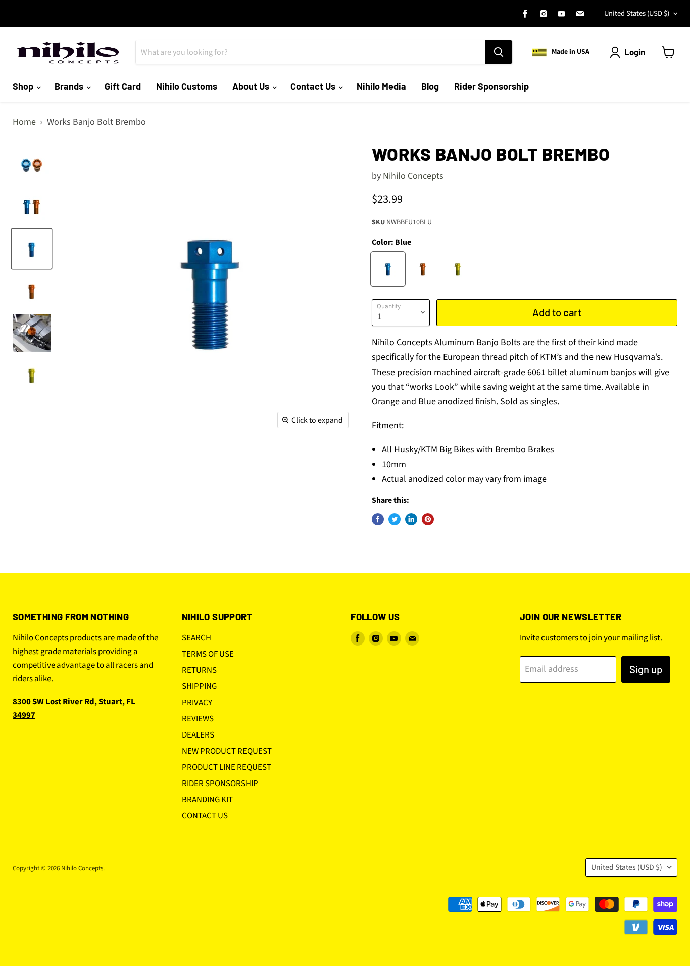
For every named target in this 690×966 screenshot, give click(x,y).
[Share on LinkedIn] (411, 519)
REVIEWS (198, 719)
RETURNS (199, 670)
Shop (24, 86)
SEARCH (196, 638)
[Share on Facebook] (378, 519)
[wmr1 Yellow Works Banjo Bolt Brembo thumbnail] (32, 375)
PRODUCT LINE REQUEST (226, 767)
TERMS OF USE (208, 654)
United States (636, 13)
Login (634, 52)
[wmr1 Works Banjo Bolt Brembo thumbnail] (32, 165)
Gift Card (123, 86)
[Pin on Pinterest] (428, 519)
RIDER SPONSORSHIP (220, 783)
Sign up (645, 669)
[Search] (498, 52)
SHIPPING (199, 686)
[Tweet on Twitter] (394, 519)
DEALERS (198, 735)
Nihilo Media (381, 86)
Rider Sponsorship (491, 86)
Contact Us (313, 86)
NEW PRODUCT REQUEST (227, 751)
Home (24, 122)
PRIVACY (197, 703)
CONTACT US (205, 816)
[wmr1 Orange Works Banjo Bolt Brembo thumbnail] (32, 291)
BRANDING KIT (207, 800)
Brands (70, 86)
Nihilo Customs (186, 86)
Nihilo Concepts (413, 176)
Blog (430, 86)
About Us (251, 86)
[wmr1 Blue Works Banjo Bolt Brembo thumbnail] (32, 249)
